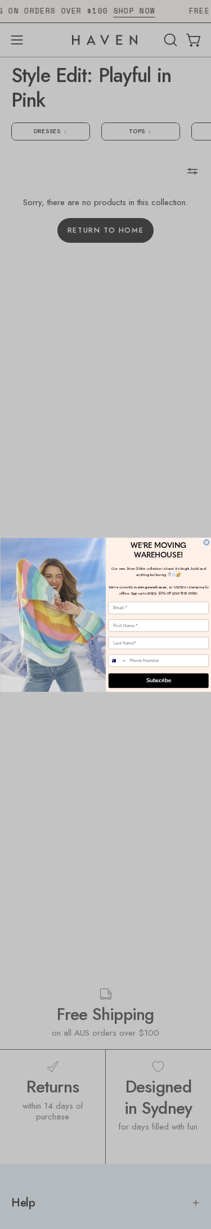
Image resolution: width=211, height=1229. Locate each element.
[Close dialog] (206, 542)
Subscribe (158, 680)
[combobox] (118, 660)
